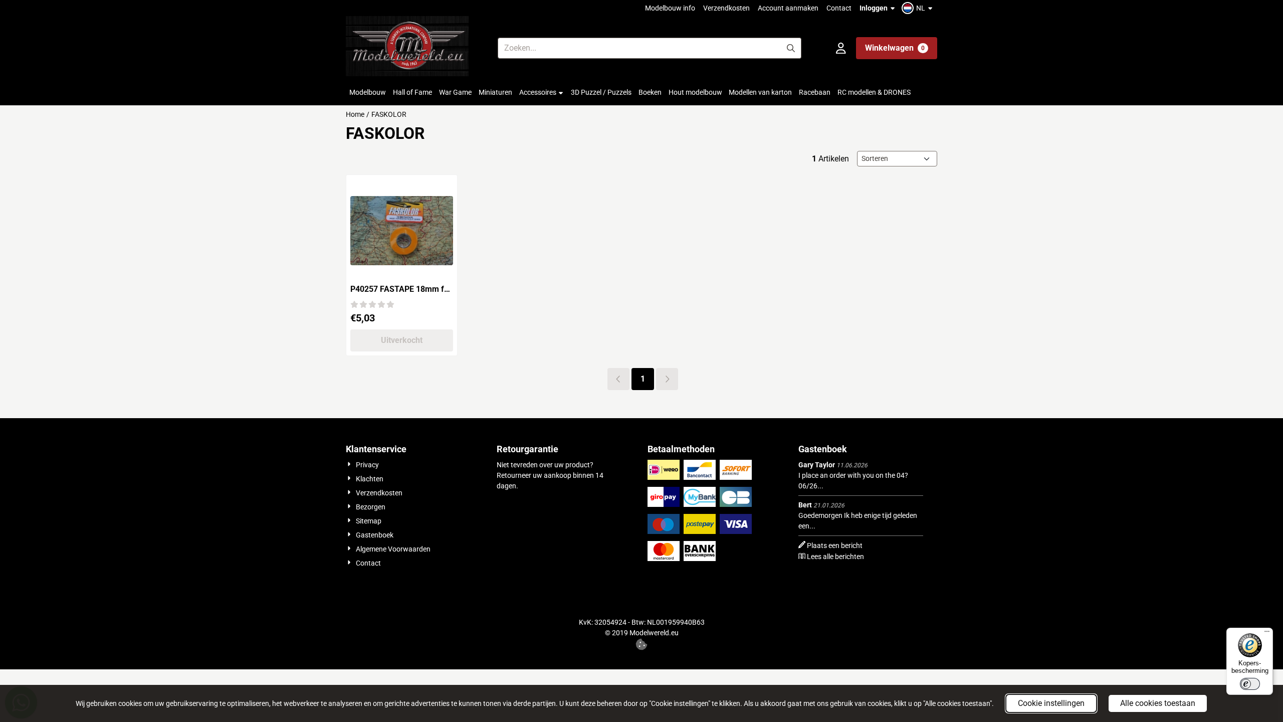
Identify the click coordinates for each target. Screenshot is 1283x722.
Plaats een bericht (835, 546)
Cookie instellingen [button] (1051, 703)
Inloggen (874, 8)
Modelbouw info (670, 8)
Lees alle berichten (835, 557)
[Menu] (1267, 634)
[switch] (1250, 684)
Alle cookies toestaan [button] (1157, 703)
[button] (918, 8)
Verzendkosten (726, 8)
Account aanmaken (788, 8)
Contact (838, 8)
